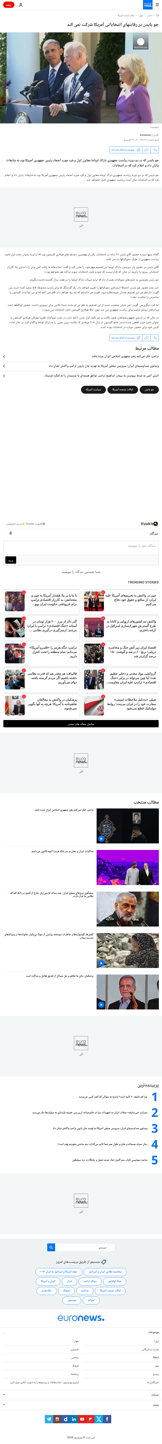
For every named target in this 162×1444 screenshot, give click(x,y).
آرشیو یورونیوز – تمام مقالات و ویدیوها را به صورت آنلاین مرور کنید (44, 1382)
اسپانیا (91, 1300)
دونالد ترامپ (90, 1281)
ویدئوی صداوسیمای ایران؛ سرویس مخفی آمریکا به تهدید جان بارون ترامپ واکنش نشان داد (104, 366)
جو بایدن (149, 389)
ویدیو (156, 1374)
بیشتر (156, 1405)
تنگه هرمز (46, 1290)
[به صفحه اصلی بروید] (148, 4)
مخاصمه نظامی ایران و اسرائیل (105, 1271)
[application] (81, 77)
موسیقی (71, 1300)
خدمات (155, 1394)
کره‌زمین (75, 1349)
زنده (8, 4)
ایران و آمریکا (48, 1281)
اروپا (156, 1341)
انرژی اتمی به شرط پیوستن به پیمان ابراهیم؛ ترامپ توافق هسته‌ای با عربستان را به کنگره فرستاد (101, 376)
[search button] (51, 1247)
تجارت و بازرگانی (150, 1349)
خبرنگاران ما (153, 1382)
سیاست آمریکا (93, 389)
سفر (157, 1366)
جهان (141, 15)
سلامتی (75, 1357)
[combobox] (81, 1247)
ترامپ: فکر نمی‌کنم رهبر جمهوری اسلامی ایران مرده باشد (125, 357)
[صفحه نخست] (157, 15)
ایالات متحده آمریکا (122, 389)
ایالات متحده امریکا (126, 15)
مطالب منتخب (146, 802)
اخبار (150, 15)
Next (156, 1357)
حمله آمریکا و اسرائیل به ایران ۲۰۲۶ (58, 1271)
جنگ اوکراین (114, 1281)
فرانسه (85, 1290)
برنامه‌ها (75, 1374)
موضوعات (153, 1332)
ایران (69, 1281)
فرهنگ (66, 1290)
